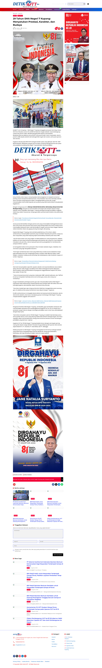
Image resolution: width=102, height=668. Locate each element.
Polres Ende (69, 643)
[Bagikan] (62, 28)
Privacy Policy (16, 661)
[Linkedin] (22, 656)
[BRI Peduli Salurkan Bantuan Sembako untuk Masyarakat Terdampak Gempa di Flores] (55, 495)
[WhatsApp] (62, 484)
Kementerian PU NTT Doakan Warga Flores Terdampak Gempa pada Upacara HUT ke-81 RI (37, 520)
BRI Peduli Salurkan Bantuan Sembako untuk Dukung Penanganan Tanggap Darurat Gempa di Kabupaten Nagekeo (20, 520)
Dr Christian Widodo (68, 637)
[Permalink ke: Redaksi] (14, 28)
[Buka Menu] (88, 4)
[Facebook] (53, 484)
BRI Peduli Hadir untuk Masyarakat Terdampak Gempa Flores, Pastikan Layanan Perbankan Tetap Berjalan (37, 503)
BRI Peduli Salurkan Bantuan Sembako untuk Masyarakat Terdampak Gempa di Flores (54, 503)
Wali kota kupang (70, 641)
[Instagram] (20, 656)
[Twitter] (56, 484)
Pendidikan (20, 15)
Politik (53, 642)
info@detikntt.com (20, 645)
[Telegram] (59, 484)
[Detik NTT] (26, 4)
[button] (84, 4)
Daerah (14, 15)
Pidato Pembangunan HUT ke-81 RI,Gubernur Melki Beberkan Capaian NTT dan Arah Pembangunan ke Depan (54, 520)
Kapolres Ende (69, 645)
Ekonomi (54, 646)
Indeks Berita (25, 661)
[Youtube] (25, 656)
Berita (53, 639)
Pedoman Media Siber (37, 661)
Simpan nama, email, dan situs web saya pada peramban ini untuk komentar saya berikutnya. (36, 550)
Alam (15, 498)
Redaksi (18, 28)
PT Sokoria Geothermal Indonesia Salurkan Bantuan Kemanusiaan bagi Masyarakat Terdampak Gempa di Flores (21, 503)
